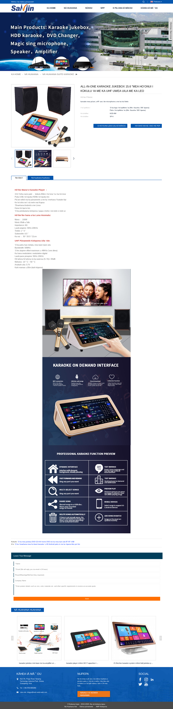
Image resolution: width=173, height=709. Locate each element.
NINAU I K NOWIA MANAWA (89, 693)
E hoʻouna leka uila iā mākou (112, 126)
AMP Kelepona (101, 706)
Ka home (51, 8)
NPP (103, 8)
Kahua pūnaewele (86, 706)
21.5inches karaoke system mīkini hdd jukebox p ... (133, 663)
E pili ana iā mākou (123, 8)
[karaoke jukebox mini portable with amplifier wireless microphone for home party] (39, 638)
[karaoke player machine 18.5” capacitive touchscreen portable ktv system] (86, 638)
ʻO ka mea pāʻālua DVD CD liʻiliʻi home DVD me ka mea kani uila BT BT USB (46, 542)
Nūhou (88, 8)
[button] (81, 67)
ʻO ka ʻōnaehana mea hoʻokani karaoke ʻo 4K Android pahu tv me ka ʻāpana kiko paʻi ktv (47, 544)
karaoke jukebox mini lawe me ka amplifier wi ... (37, 663)
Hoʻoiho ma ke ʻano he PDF (147, 126)
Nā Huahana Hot (70, 706)
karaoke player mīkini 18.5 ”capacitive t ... (82, 663)
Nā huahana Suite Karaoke (58, 74)
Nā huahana (70, 8)
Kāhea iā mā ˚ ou (149, 8)
